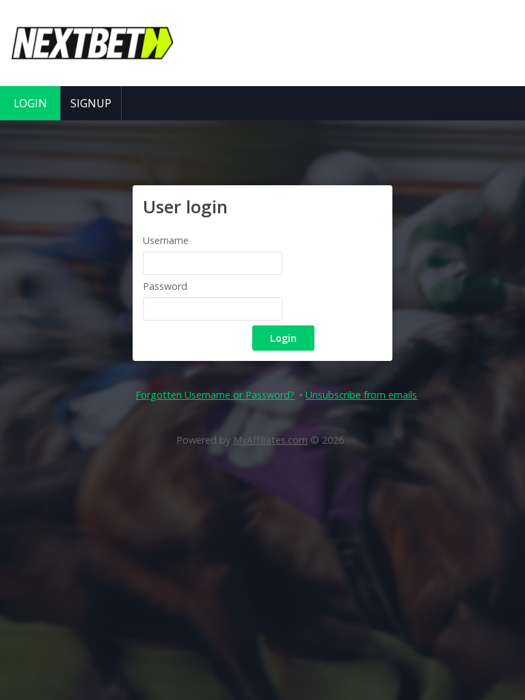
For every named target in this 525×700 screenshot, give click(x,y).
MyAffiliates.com (270, 439)
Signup (90, 103)
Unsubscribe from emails (361, 394)
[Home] (92, 72)
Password (165, 286)
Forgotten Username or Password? (215, 394)
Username (166, 240)
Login (30, 103)
